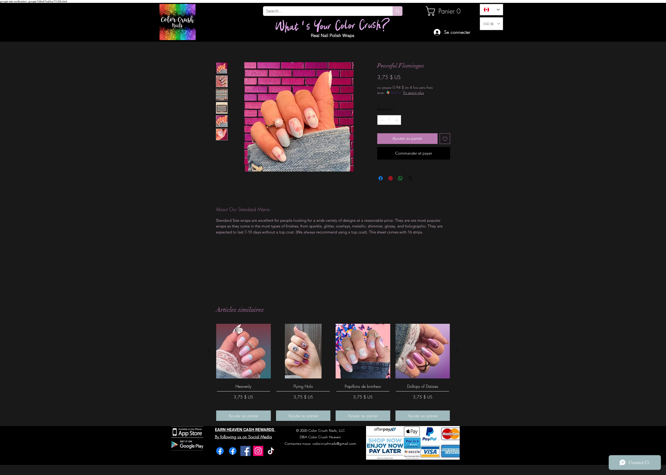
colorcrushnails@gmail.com (334, 443)
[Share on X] (410, 178)
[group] (333, 372)
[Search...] (397, 11)
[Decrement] (381, 120)
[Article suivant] (457, 351)
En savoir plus (413, 92)
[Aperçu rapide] (243, 351)
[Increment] (397, 120)
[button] (491, 23)
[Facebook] (220, 451)
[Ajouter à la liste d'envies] (445, 138)
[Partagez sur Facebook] (380, 178)
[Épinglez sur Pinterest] (390, 178)
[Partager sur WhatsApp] (400, 178)
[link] (443, 11)
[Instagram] (258, 451)
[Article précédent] (209, 351)
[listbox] (491, 23)
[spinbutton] (389, 120)
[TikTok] (271, 451)
